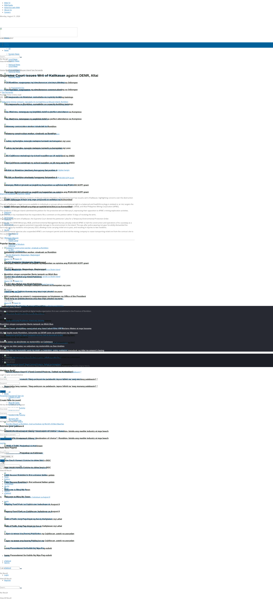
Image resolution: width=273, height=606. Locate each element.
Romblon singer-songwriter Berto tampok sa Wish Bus (31, 274)
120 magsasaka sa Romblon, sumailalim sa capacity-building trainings (38, 104)
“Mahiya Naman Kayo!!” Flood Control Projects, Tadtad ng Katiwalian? (38, 372)
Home (6, 38)
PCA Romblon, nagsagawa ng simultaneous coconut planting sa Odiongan (41, 89)
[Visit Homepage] (13, 26)
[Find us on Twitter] (1, 18)
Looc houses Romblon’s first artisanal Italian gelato (29, 482)
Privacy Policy (9, 359)
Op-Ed (6, 230)
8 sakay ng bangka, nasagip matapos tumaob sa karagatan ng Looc (37, 148)
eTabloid (7, 568)
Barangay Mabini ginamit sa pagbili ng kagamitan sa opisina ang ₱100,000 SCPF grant (46, 192)
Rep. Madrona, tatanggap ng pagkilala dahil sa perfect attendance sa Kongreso (43, 119)
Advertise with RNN (12, 7)
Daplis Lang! (13, 240)
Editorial (12, 246)
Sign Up (20, 396)
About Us (8, 10)
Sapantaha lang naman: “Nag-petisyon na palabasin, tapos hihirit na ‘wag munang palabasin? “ (51, 386)
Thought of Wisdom (16, 244)
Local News (13, 66)
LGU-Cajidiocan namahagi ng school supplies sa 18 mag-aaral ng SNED (39, 163)
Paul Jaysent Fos (17, 88)
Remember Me (8, 387)
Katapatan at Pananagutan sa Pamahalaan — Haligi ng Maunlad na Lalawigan (42, 357)
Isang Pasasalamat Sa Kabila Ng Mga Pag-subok (28, 555)
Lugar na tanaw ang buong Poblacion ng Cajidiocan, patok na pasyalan (39, 541)
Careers (7, 12)
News (7, 70)
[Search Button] (21, 568)
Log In (20, 421)
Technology (8, 484)
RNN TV (7, 3)
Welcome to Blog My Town (17, 497)
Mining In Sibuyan (11, 238)
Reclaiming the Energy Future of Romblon (24, 313)
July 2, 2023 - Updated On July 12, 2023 (15, 90)
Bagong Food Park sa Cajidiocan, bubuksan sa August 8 (32, 511)
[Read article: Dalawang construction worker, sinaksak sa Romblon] (69, 248)
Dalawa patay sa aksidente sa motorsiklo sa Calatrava (26, 342)
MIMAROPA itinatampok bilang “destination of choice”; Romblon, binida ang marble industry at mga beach (56, 438)
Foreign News (14, 61)
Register (7, 580)
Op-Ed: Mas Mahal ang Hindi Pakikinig (23, 284)
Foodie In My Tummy (17, 415)
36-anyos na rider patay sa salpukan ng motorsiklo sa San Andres (32, 346)
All (9, 392)
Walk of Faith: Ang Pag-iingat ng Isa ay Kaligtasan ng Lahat (33, 526)
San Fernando (37, 70)
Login (6, 575)
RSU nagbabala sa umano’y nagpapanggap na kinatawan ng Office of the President (45, 296)
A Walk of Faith (14, 397)
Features (7, 481)
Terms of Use (9, 362)
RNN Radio (8, 5)
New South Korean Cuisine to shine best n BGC (27, 467)
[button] (38, 32)
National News (14, 71)
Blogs (6, 393)
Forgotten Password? (8, 396)
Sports (7, 562)
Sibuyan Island (25, 70)
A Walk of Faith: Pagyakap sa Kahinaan (23, 453)
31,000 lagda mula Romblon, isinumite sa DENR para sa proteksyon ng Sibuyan (39, 333)
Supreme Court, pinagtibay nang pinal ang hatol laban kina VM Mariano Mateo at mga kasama (45, 328)
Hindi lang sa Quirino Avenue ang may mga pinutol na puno (33, 298)
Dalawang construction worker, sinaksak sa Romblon (30, 133)
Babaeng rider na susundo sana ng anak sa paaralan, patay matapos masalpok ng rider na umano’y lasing (52, 350)
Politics (7, 479)
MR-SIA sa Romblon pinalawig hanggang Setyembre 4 (30, 177)
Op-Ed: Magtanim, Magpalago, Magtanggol (25, 269)
